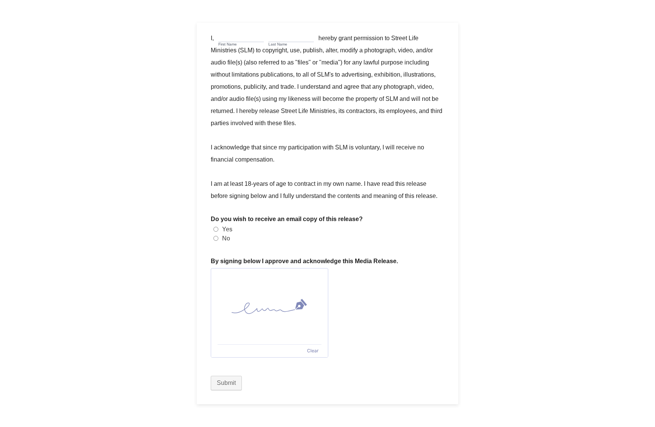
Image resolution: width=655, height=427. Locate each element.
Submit (226, 383)
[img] (269, 306)
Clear (312, 350)
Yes (227, 229)
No (226, 238)
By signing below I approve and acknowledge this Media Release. (304, 261)
